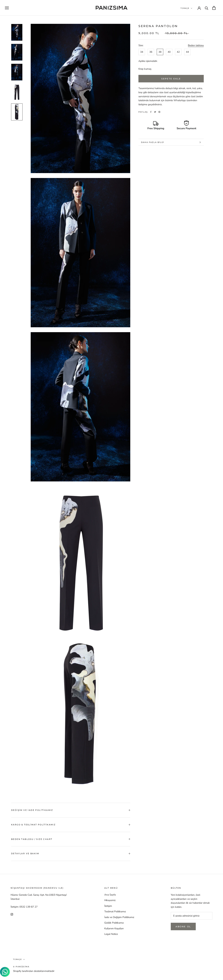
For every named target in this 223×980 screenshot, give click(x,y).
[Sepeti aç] (213, 8)
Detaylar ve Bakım (25, 853)
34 (141, 52)
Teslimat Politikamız (115, 911)
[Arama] (206, 8)
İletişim (108, 906)
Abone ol (183, 926)
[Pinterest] (159, 112)
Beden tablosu (196, 45)
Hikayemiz (110, 900)
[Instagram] (12, 914)
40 (169, 52)
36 (150, 52)
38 (160, 52)
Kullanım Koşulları (114, 928)
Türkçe (185, 8)
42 (178, 52)
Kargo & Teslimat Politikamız (33, 824)
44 (187, 52)
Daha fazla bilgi (152, 142)
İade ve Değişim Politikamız (119, 917)
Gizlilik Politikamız (114, 922)
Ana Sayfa (110, 894)
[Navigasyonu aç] (7, 8)
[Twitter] (155, 112)
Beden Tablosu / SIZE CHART (31, 839)
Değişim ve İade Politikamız (32, 810)
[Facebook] (151, 112)
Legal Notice (111, 934)
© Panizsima (21, 966)
